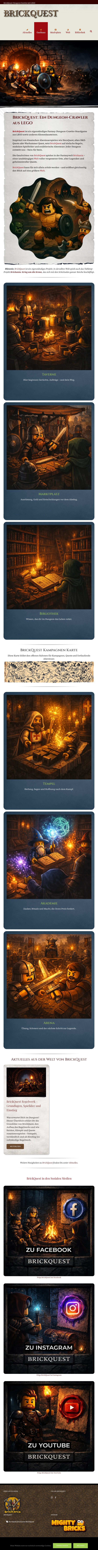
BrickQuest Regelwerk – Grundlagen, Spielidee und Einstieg (24, 1106)
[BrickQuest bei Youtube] (49, 1382)
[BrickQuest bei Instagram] (49, 1284)
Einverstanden (62, 1546)
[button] (91, 31)
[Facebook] (55, 1497)
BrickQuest (55, 143)
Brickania (78, 155)
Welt (36, 158)
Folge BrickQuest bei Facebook (49, 1277)
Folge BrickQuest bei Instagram (49, 1375)
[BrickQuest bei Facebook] (49, 1186)
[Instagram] (52, 1497)
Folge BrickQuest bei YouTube (49, 1473)
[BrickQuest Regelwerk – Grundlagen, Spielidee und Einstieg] (26, 1068)
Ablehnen (80, 1546)
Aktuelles (73, 1162)
